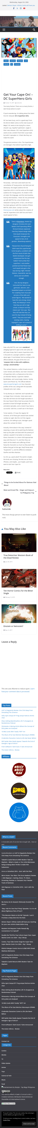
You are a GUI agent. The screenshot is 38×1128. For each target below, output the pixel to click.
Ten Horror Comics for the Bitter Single (18, 592)
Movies (4, 1055)
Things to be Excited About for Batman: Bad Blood (20, 483)
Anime (4, 1067)
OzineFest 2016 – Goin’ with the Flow (20, 871)
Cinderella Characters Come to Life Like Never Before (19, 738)
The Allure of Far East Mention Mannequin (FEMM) (18, 735)
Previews (12, 60)
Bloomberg (20, 221)
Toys (26, 60)
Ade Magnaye (6, 887)
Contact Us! (5, 1041)
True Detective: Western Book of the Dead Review (18, 556)
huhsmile (19, 103)
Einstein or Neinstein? (13, 626)
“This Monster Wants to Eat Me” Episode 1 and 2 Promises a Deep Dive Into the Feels (21, 6)
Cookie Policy (6, 1120)
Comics (6, 60)
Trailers (6, 64)
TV (11, 64)
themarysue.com (9, 210)
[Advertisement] (19, 79)
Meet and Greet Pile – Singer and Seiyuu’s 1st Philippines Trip (19, 491)
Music (3, 1080)
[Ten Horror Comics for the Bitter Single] (19, 570)
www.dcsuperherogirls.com (12, 384)
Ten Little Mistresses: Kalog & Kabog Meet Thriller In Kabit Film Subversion (18, 864)
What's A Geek (14, 1094)
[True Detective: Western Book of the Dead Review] (19, 535)
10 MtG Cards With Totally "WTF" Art (13, 732)
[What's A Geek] (19, 17)
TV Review (17, 64)
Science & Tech (6, 1076)
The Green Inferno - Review (10, 750)
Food (3, 1084)
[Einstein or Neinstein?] (19, 606)
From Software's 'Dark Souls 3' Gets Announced (17, 747)
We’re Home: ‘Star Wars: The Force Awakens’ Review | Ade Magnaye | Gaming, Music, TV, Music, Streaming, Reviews (19, 877)
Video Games (6, 1063)
